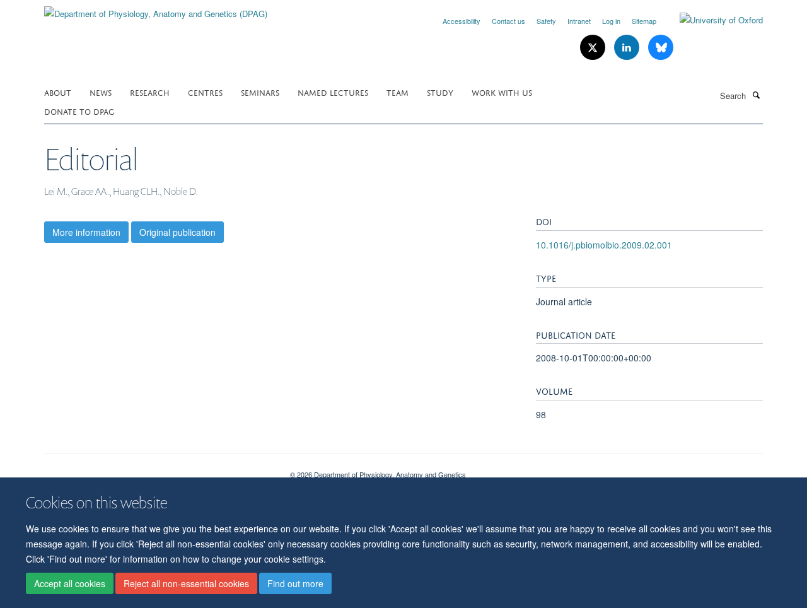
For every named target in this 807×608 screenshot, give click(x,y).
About (57, 92)
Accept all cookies (69, 583)
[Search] (756, 95)
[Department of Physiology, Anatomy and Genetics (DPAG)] (155, 9)
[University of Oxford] (712, 20)
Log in (611, 21)
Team (397, 92)
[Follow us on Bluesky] (660, 48)
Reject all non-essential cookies (186, 583)
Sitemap (644, 21)
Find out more (295, 583)
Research (150, 92)
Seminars (260, 92)
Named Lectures (333, 92)
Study (440, 92)
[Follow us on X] (594, 48)
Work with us (502, 92)
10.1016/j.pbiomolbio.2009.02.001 (604, 244)
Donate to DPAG (79, 111)
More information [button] (86, 232)
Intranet (579, 21)
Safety (546, 21)
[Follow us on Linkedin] (628, 48)
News (101, 92)
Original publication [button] (177, 232)
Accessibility (461, 21)
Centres (205, 92)
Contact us (508, 21)
